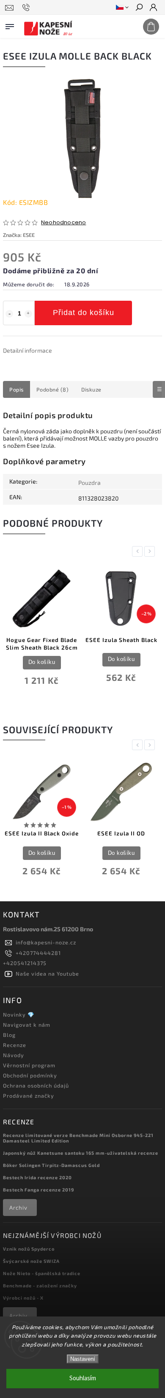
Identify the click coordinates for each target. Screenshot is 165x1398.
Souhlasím (82, 1378)
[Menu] (9, 25)
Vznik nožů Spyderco (29, 1248)
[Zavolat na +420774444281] (27, 7)
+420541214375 (25, 963)
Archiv (18, 1207)
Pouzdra (89, 482)
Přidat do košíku (83, 312)
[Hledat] (138, 8)
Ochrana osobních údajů (36, 1085)
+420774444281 (38, 952)
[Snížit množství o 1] (9, 314)
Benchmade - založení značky (40, 1285)
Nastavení (82, 1359)
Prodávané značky (28, 1095)
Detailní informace (27, 350)
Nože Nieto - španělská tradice (41, 1273)
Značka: (19, 234)
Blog (9, 1034)
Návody (13, 1055)
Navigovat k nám (26, 1024)
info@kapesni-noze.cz (46, 942)
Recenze (14, 1045)
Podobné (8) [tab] (52, 389)
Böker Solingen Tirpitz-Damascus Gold (51, 1165)
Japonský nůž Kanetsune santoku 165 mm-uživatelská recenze (80, 1153)
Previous (139, 551)
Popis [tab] (16, 389)
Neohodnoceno (63, 223)
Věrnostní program (29, 1065)
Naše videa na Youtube (47, 973)
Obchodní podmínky (30, 1075)
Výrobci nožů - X (23, 1297)
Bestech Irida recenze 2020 (37, 1177)
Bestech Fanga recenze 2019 (38, 1189)
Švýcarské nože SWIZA (31, 1261)
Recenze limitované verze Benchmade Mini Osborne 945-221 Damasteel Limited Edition (78, 1137)
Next (151, 551)
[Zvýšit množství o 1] (28, 314)
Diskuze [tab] (91, 389)
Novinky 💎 (19, 1014)
